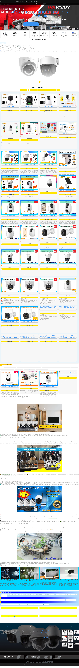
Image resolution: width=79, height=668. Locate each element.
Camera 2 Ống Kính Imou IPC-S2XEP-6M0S (29, 190)
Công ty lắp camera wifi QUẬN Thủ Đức (47, 630)
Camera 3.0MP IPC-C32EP (67, 133)
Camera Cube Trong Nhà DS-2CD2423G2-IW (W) (10, 386)
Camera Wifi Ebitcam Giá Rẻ (19, 369)
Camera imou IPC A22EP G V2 (48, 106)
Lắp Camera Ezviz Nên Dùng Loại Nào (45, 607)
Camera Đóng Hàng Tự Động (5, 607)
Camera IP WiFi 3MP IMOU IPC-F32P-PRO (29, 321)
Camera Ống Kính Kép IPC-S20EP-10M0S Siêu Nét (67, 215)
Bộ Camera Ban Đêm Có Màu (14, 604)
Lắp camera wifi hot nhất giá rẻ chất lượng (42, 604)
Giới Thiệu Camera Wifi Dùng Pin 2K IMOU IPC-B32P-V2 (69, 580)
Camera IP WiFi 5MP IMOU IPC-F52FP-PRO (48, 309)
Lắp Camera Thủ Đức (18, 1)
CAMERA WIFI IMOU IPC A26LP (29, 106)
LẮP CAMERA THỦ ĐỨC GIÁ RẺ (6, 627)
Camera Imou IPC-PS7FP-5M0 (67, 264)
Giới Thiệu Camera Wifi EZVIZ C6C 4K (41, 369)
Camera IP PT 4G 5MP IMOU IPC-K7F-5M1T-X (29, 337)
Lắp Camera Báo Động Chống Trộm (5, 91)
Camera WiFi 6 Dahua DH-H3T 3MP (48, 386)
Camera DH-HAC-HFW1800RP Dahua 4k (64, 367)
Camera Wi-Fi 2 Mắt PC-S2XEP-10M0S (67, 167)
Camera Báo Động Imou (39, 39)
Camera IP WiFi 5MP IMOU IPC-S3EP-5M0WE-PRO (67, 337)
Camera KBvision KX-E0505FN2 (22, 367)
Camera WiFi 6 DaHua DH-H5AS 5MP (68, 373)
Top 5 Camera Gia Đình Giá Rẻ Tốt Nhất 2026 (46, 616)
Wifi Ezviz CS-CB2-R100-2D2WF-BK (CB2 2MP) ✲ (49, 367)
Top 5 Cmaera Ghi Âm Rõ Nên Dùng (50, 594)
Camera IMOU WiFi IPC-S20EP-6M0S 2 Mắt (29, 215)
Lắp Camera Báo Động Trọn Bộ (24, 604)
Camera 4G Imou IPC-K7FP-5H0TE (29, 164)
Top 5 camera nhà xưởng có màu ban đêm (37, 594)
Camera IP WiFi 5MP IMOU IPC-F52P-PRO (67, 309)
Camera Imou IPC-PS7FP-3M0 (48, 264)
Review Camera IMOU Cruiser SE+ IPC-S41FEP (49, 579)
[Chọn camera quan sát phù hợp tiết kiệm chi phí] (78, 34)
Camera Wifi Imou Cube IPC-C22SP (48, 133)
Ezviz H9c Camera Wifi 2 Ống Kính (9, 369)
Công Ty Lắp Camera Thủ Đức (26, 1)
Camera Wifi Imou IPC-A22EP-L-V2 (29, 135)
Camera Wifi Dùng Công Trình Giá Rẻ (29, 369)
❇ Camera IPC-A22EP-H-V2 (67, 106)
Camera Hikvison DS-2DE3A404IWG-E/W (10, 367)
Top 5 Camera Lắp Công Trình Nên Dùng (25, 594)
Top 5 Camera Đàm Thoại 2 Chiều (61, 594)
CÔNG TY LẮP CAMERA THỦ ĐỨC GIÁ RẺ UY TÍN (39, 14)
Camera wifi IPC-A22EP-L (10, 135)
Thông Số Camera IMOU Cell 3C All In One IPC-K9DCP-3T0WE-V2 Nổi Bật (29, 580)
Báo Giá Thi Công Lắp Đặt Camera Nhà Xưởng (8, 616)
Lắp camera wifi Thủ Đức (34, 1)
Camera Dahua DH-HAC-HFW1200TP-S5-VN (34, 367)
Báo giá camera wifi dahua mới (5, 594)
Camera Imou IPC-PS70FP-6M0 (29, 264)
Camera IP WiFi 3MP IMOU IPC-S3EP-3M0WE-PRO (48, 337)
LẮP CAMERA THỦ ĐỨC (5, 4)
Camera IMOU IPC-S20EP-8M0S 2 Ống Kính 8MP (48, 215)
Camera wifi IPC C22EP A (10, 106)
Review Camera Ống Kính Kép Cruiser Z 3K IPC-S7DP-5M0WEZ (10, 580)
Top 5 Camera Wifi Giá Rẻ (14, 594)
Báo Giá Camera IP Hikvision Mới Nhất (72, 594)
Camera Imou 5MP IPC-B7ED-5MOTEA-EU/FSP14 (67, 190)
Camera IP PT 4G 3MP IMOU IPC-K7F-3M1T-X (10, 337)
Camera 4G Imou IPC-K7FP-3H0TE (10, 164)
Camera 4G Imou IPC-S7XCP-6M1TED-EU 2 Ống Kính (10, 190)
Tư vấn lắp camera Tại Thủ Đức (45, 637)
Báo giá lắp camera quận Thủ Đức (46, 632)
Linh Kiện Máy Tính (32, 604)
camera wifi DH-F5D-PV (29, 384)
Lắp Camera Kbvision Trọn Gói (5, 604)
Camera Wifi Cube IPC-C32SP (48, 164)
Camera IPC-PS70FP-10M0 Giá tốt (10, 264)
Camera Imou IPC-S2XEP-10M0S (10, 215)
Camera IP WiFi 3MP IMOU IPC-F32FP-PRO (10, 321)
